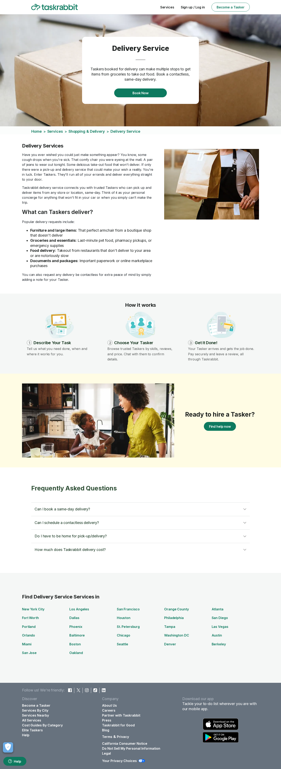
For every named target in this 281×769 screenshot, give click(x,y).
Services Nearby (35, 715)
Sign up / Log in (193, 7)
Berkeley (219, 644)
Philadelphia (174, 618)
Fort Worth (30, 618)
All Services (31, 720)
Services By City (35, 710)
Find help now (220, 426)
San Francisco (128, 609)
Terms (107, 737)
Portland (29, 627)
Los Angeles (79, 609)
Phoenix (75, 627)
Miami (26, 644)
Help (17, 761)
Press (106, 720)
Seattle (122, 644)
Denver (170, 644)
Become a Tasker (231, 7)
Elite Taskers (32, 730)
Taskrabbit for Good (118, 725)
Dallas (74, 618)
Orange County (176, 609)
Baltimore (77, 635)
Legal (106, 753)
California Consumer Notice (124, 743)
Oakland (76, 653)
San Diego (220, 618)
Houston (123, 618)
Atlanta (217, 609)
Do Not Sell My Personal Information (131, 748)
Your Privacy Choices (119, 761)
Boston (75, 644)
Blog (105, 730)
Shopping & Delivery (87, 131)
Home (36, 131)
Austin (217, 635)
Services (167, 7)
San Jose (29, 653)
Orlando (28, 635)
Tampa (169, 627)
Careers (108, 710)
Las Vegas (220, 627)
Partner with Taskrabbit (121, 715)
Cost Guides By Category (42, 725)
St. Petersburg (128, 627)
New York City (33, 609)
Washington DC (176, 635)
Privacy (123, 737)
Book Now (140, 93)
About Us (109, 705)
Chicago (123, 635)
